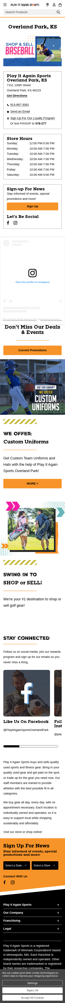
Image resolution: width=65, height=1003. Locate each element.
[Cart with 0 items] (60, 4)
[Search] (58, 13)
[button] (4, 4)
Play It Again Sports (17, 904)
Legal (7, 928)
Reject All (32, 990)
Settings (32, 983)
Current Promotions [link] (32, 350)
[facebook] (8, 223)
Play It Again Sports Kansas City (19, 319)
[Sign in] (54, 5)
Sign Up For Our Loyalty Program (32, 118)
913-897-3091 (19, 104)
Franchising (11, 920)
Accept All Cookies (32, 998)
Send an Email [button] (20, 111)
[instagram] (15, 223)
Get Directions (17, 95)
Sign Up (32, 206)
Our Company (13, 912)
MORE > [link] (32, 483)
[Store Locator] (48, 5)
